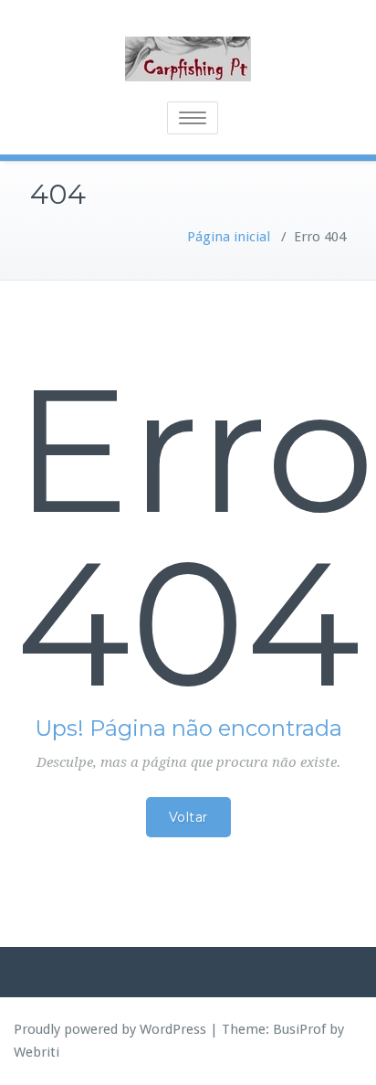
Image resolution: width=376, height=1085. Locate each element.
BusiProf (299, 1029)
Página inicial (228, 237)
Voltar (188, 817)
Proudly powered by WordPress (110, 1029)
